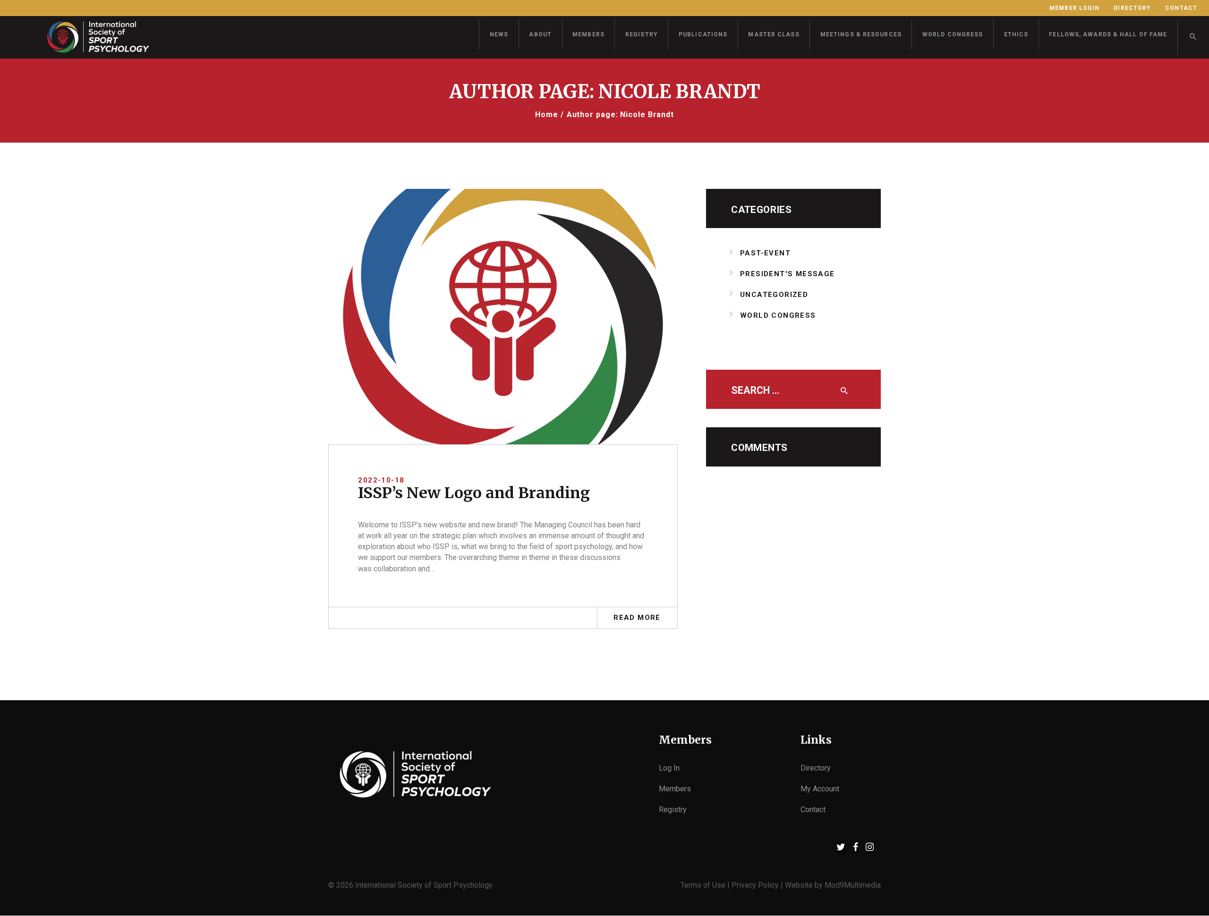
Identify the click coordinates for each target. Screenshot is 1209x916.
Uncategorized (774, 294)
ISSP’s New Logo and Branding (474, 493)
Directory (815, 767)
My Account (819, 788)
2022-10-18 (381, 480)
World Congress (778, 315)
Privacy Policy (755, 885)
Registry (673, 809)
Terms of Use (703, 885)
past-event (765, 253)
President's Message (787, 274)
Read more (637, 617)
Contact (813, 809)
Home (546, 114)
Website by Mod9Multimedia (833, 885)
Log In (669, 767)
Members (675, 788)
